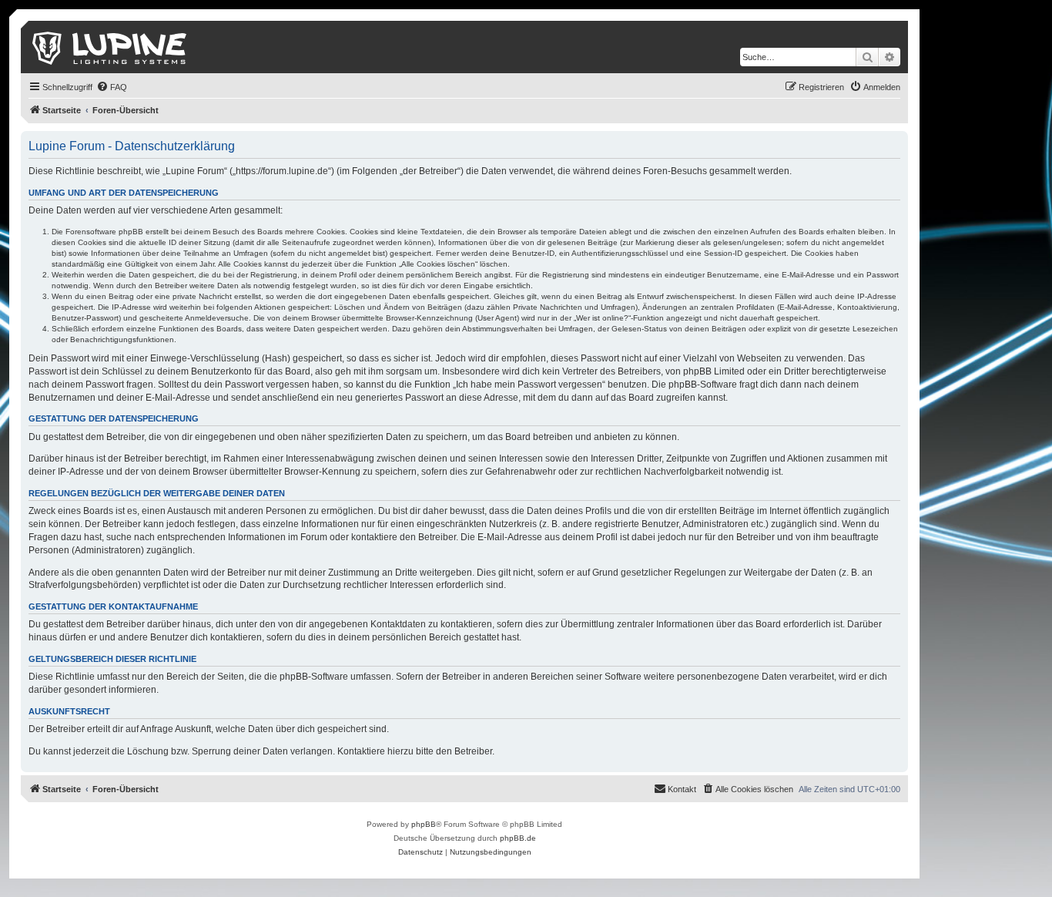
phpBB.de (518, 838)
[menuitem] (111, 87)
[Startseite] (110, 47)
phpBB (423, 824)
